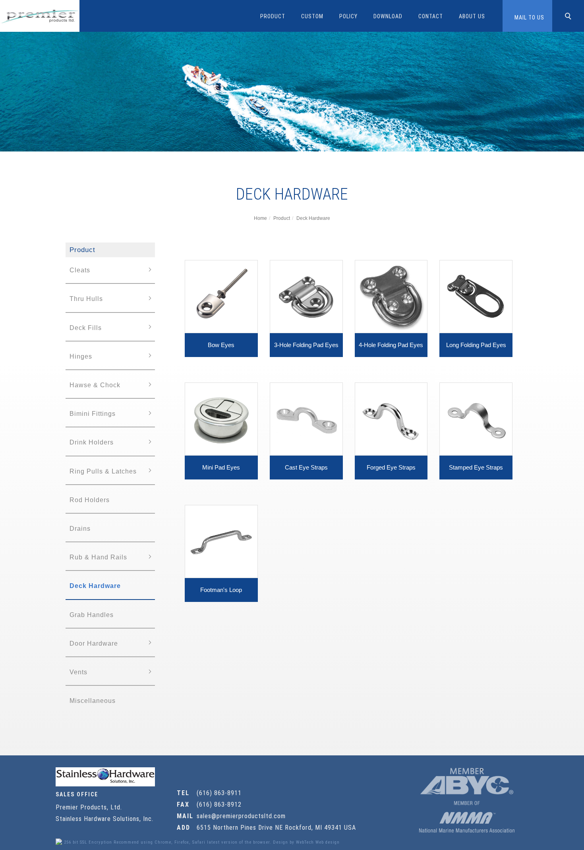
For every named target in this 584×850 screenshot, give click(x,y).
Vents (78, 672)
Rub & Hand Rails (98, 557)
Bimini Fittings (93, 413)
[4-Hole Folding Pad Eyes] (391, 296)
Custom (312, 16)
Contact (430, 16)
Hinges (81, 356)
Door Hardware (94, 643)
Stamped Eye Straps (476, 467)
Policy (348, 16)
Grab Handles (92, 614)
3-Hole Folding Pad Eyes (306, 345)
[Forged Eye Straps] (391, 418)
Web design (327, 842)
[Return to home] (39, 16)
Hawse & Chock (95, 385)
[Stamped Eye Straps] (476, 418)
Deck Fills (86, 327)
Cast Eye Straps (306, 467)
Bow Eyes (221, 345)
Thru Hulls (86, 298)
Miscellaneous (93, 700)
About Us (472, 16)
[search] (569, 17)
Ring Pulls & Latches (103, 471)
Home (260, 218)
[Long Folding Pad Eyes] (476, 296)
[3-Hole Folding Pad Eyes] (306, 296)
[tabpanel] (292, 91)
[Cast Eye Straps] (306, 418)
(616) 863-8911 (219, 793)
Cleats (80, 270)
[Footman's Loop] (221, 541)
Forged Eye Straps (391, 467)
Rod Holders (90, 500)
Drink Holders (92, 442)
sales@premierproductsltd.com (241, 816)
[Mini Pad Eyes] (221, 418)
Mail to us (529, 17)
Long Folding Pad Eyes (476, 345)
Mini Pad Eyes (221, 467)
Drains (80, 528)
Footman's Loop (221, 589)
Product (272, 16)
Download (387, 16)
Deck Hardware (313, 218)
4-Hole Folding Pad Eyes (391, 345)
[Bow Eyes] (221, 296)
